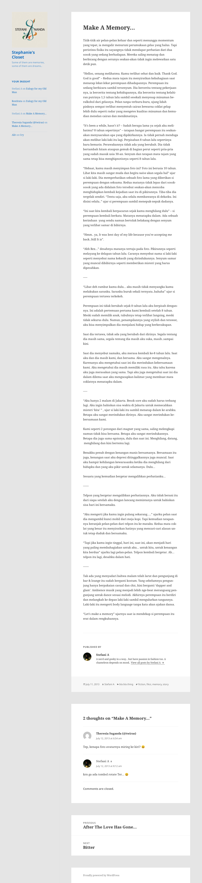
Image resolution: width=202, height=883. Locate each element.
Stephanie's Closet (23, 55)
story (166, 684)
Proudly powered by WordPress (101, 875)
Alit (14, 134)
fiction (141, 684)
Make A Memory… (36, 113)
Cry (22, 134)
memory (157, 684)
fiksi (149, 684)
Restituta (17, 101)
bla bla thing (126, 684)
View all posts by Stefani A (146, 662)
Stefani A (109, 684)
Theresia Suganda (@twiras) (28, 122)
